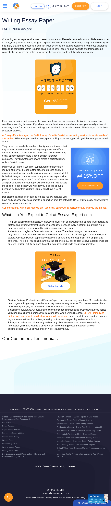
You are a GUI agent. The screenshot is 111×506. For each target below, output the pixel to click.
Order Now (80, 6)
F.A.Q (88, 409)
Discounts (47, 409)
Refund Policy (65, 498)
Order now (28, 409)
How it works (15, 409)
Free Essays (79, 409)
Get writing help (55, 286)
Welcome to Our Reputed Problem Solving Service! (78, 438)
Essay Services (8, 426)
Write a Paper (8, 440)
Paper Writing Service (11, 430)
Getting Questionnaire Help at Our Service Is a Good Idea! (81, 427)
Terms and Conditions (35, 498)
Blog (69, 409)
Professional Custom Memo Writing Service (75, 424)
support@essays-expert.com (55, 493)
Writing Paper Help (10, 450)
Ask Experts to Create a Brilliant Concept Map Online (79, 431)
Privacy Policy (52, 498)
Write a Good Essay (10, 437)
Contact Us (97, 409)
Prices (38, 409)
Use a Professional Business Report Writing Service (78, 441)
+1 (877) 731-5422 (60, 6)
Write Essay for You (10, 443)
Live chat (38, 6)
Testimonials (60, 409)
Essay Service (8, 423)
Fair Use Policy (78, 498)
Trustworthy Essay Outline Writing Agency (74, 420)
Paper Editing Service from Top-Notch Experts (76, 444)
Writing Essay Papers (11, 447)
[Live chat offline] (98, 498)
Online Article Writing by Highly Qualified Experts (77, 434)
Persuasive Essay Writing (13, 433)
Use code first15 (90, 185)
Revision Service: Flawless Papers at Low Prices (77, 417)
